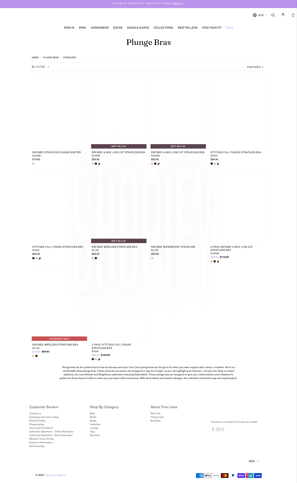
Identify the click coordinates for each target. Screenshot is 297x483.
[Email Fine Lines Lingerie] (222, 430)
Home (35, 57)
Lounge (94, 428)
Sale (229, 27)
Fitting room (157, 417)
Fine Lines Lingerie (55, 475)
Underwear (100, 27)
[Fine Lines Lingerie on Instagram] (217, 430)
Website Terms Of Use (41, 438)
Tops (92, 431)
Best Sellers (188, 27)
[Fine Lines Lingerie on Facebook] (213, 430)
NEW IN (69, 27)
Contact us (35, 413)
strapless (69, 57)
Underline (95, 424)
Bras (82, 27)
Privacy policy (36, 424)
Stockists (155, 420)
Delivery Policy (37, 420)
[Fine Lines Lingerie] (153, 15)
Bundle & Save (138, 27)
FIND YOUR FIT (211, 27)
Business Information (41, 442)
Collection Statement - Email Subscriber (51, 435)
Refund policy (36, 446)
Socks (117, 27)
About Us (156, 413)
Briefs (93, 417)
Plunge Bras (51, 57)
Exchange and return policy (44, 417)
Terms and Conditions (41, 428)
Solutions (95, 435)
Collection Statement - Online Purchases (51, 431)
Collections (163, 27)
